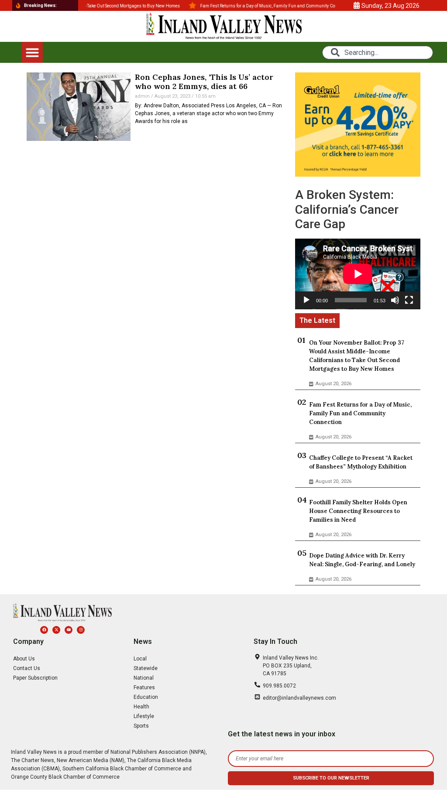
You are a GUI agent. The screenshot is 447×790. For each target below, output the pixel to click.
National (144, 678)
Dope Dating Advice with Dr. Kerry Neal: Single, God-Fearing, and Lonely (362, 560)
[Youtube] (68, 630)
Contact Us (26, 668)
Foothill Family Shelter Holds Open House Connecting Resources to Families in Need (358, 511)
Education (146, 697)
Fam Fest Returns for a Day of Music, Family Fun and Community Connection (360, 413)
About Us (24, 659)
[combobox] (377, 52)
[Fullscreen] (409, 300)
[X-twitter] (56, 630)
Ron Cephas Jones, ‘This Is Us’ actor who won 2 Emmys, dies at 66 (204, 82)
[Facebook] (44, 630)
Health (141, 707)
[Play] (306, 300)
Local (140, 659)
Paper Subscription (35, 678)
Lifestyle (144, 716)
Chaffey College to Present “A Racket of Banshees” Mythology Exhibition (361, 462)
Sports (141, 726)
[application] (357, 274)
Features (144, 687)
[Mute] (395, 300)
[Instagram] (81, 630)
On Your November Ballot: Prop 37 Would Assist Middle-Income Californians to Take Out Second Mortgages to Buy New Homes (356, 356)
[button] (32, 52)
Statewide (146, 668)
